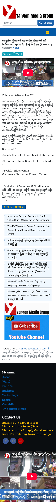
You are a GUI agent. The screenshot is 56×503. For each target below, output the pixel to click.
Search (47, 22)
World (15, 47)
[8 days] (26, 321)
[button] (47, 32)
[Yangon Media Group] (28, 12)
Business (8, 54)
